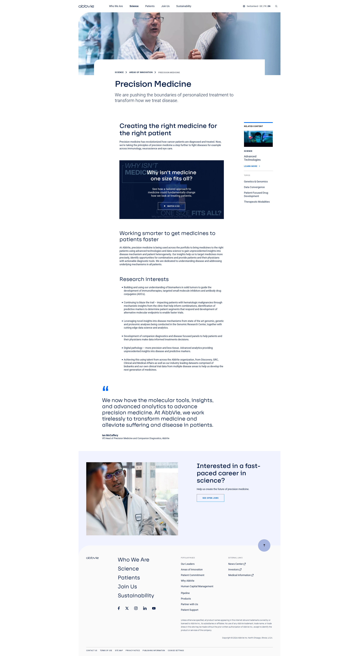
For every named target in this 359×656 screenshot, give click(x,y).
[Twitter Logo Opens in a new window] (127, 608)
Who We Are (116, 6)
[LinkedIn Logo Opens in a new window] (145, 608)
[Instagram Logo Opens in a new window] (136, 608)
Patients (150, 6)
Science (134, 6)
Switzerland (252, 6)
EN (269, 6)
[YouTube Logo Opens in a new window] (154, 608)
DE (261, 6)
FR (265, 6)
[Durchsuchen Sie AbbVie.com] (276, 6)
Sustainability (183, 6)
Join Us (165, 6)
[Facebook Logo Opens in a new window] (119, 608)
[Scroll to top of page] (264, 545)
